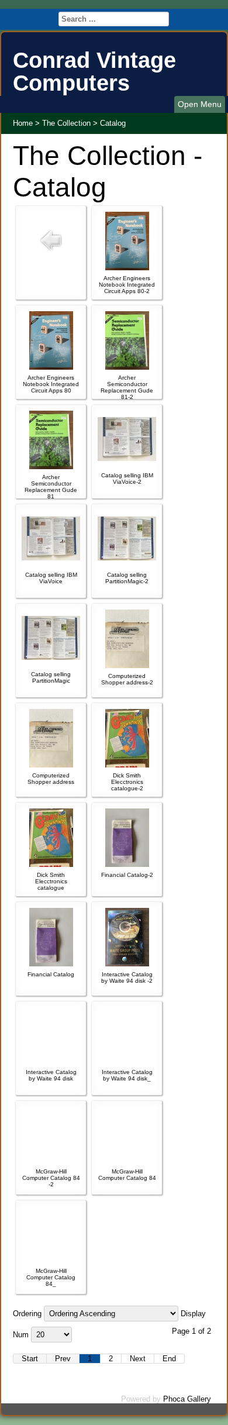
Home (23, 123)
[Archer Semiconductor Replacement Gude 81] (51, 466)
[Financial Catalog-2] (127, 864)
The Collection (66, 123)
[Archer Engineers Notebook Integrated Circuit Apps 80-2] (127, 267)
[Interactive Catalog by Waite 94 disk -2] (127, 963)
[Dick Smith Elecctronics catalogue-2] (127, 764)
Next (138, 1358)
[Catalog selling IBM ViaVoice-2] (127, 458)
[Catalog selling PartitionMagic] (51, 657)
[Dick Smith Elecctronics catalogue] (51, 864)
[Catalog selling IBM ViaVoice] (51, 557)
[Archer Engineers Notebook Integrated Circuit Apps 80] (51, 367)
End (169, 1358)
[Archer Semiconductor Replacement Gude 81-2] (127, 367)
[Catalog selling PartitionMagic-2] (127, 557)
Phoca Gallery (187, 1399)
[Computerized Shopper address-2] (127, 665)
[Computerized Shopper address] (51, 764)
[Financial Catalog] (51, 963)
